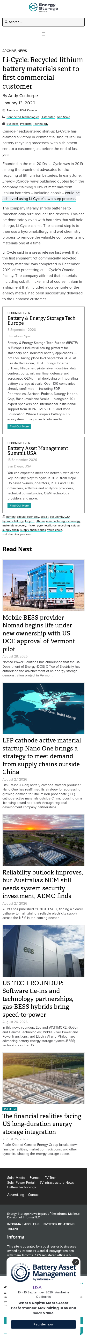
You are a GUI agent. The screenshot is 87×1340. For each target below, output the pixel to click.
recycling (64, 525)
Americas (13, 110)
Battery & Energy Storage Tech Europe (41, 320)
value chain (54, 530)
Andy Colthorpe (23, 95)
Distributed (48, 117)
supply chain (10, 530)
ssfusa (75, 525)
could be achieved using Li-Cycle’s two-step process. (41, 195)
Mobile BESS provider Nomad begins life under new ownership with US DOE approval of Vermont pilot (38, 633)
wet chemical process (16, 534)
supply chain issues (33, 530)
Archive (9, 51)
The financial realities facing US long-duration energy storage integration (41, 1124)
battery (10, 516)
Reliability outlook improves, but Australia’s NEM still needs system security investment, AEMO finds (42, 884)
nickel (32, 525)
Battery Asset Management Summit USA (37, 450)
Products (26, 123)
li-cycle (29, 521)
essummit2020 (60, 516)
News (22, 51)
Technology (40, 123)
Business (13, 123)
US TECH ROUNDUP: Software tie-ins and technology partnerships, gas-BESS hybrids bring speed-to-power (37, 998)
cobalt (45, 516)
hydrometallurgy (13, 521)
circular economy (28, 516)
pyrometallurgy (47, 525)
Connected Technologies (23, 117)
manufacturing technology (63, 521)
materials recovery (14, 525)
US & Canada (28, 110)
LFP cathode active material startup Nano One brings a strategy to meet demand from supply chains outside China (41, 756)
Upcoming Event (19, 313)
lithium (40, 521)
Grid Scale (63, 117)
